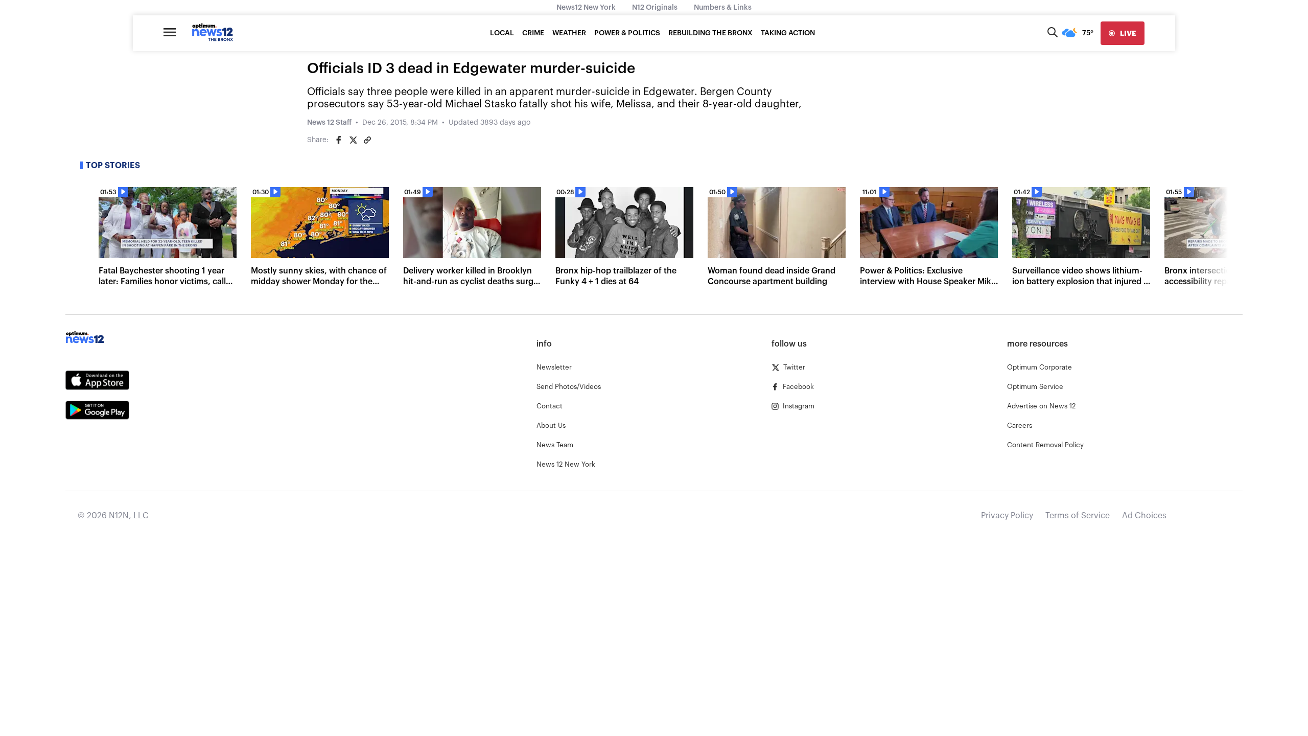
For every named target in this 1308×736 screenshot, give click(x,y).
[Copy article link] (367, 140)
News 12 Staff (329, 122)
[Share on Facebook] (339, 140)
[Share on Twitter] (353, 140)
